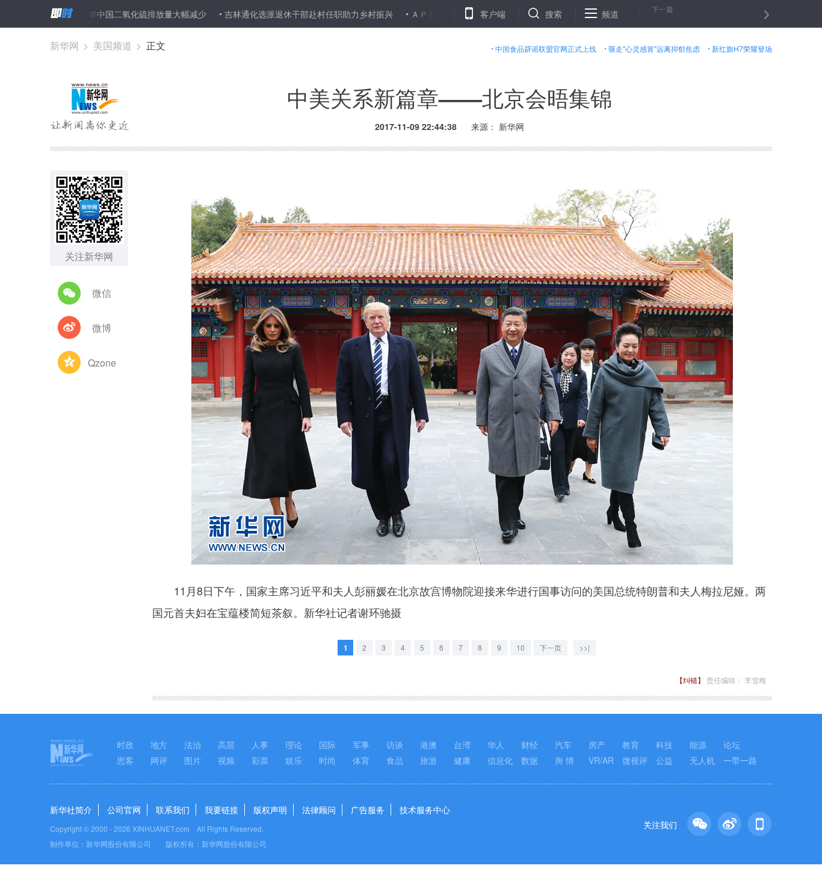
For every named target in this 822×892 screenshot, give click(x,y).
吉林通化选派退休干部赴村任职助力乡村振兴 (280, 14)
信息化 (500, 760)
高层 (226, 744)
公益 (664, 760)
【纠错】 (690, 680)
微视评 (634, 760)
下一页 (550, 647)
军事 (361, 744)
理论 (293, 744)
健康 (462, 760)
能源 (698, 744)
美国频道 (112, 45)
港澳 (428, 744)
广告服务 (368, 810)
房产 (597, 744)
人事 (260, 744)
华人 (495, 744)
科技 (664, 744)
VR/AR (601, 760)
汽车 (563, 744)
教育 (630, 744)
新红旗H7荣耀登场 (742, 48)
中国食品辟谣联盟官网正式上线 (545, 48)
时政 (125, 744)
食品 (394, 760)
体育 (361, 760)
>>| (584, 647)
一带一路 (740, 760)
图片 (192, 760)
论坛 (731, 744)
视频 (226, 760)
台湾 (462, 744)
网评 (158, 760)
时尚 (327, 760)
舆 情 (564, 760)
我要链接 (221, 810)
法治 (192, 744)
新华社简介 (71, 810)
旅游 (428, 760)
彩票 (260, 760)
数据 (529, 760)
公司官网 (124, 810)
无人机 (702, 760)
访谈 (394, 744)
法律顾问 (319, 810)
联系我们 (173, 810)
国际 (327, 744)
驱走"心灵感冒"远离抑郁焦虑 (654, 48)
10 (520, 647)
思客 (125, 760)
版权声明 (270, 810)
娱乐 (293, 760)
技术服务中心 (425, 810)
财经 (529, 744)
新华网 (64, 45)
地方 (158, 744)
